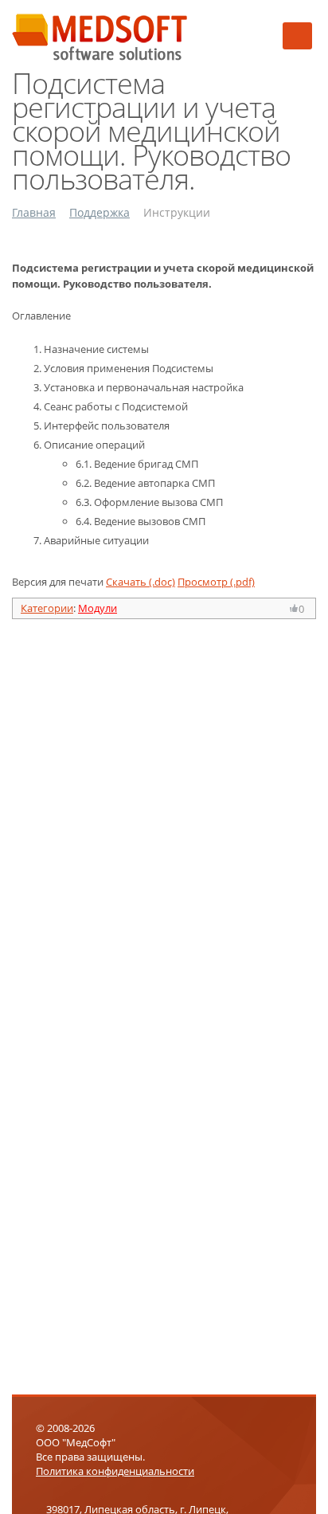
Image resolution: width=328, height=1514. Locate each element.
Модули (97, 608)
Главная (34, 212)
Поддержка (99, 212)
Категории (47, 608)
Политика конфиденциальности (115, 1471)
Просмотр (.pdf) (216, 582)
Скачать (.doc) (140, 582)
